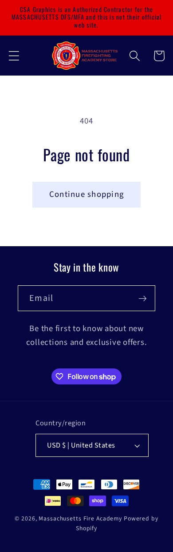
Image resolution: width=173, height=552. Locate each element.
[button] (14, 56)
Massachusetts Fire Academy (80, 518)
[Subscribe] (142, 298)
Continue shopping (86, 194)
